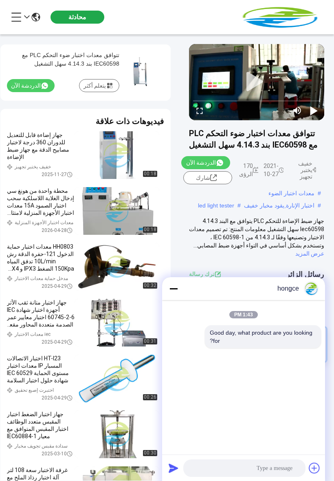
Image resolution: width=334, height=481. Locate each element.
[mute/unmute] (297, 110)
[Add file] (314, 468)
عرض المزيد (309, 253)
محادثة (77, 16)
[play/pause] (313, 110)
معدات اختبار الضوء (291, 193)
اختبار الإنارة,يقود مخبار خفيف (279, 205)
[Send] (173, 468)
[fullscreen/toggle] (199, 110)
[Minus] (173, 288)
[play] (256, 82)
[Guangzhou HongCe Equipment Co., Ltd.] (279, 17)
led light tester (216, 205)
